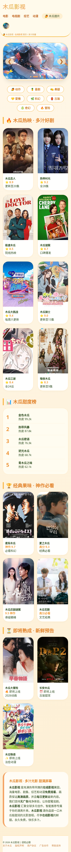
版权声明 (19, 845)
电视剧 (16, 16)
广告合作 (43, 845)
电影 (5, 16)
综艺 (26, 16)
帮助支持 (56, 845)
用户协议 (31, 845)
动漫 (35, 16)
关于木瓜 (7, 845)
